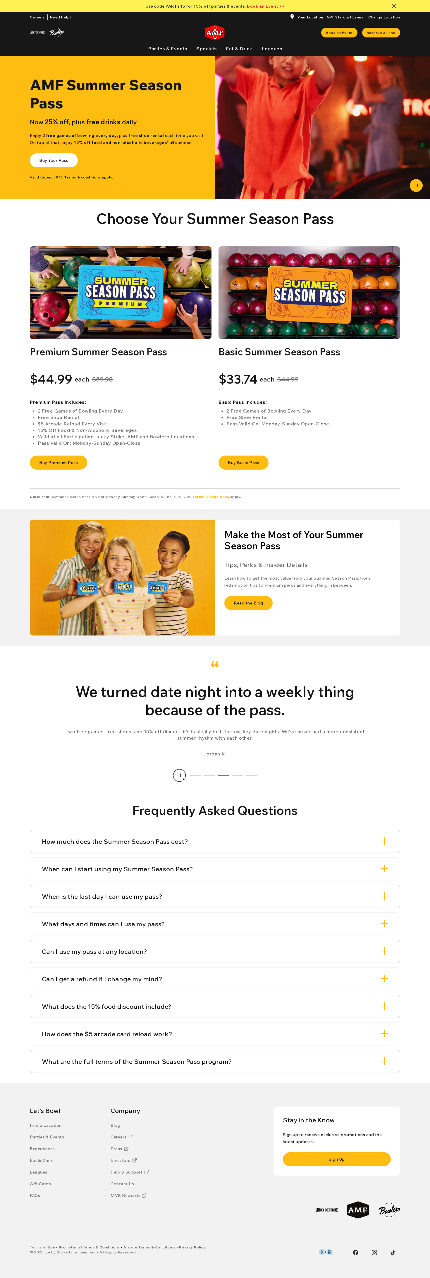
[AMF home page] (215, 32)
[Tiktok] (393, 1253)
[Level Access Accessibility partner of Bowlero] (325, 1252)
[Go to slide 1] (195, 775)
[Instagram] (374, 1252)
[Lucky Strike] (37, 32)
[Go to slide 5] (251, 775)
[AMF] (358, 1210)
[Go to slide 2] (209, 775)
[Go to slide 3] (223, 775)
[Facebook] (355, 1252)
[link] (339, 32)
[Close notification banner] (395, 6)
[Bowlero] (56, 32)
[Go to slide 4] (237, 775)
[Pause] (416, 185)
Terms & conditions (210, 496)
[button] (120, 292)
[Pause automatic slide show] (179, 775)
